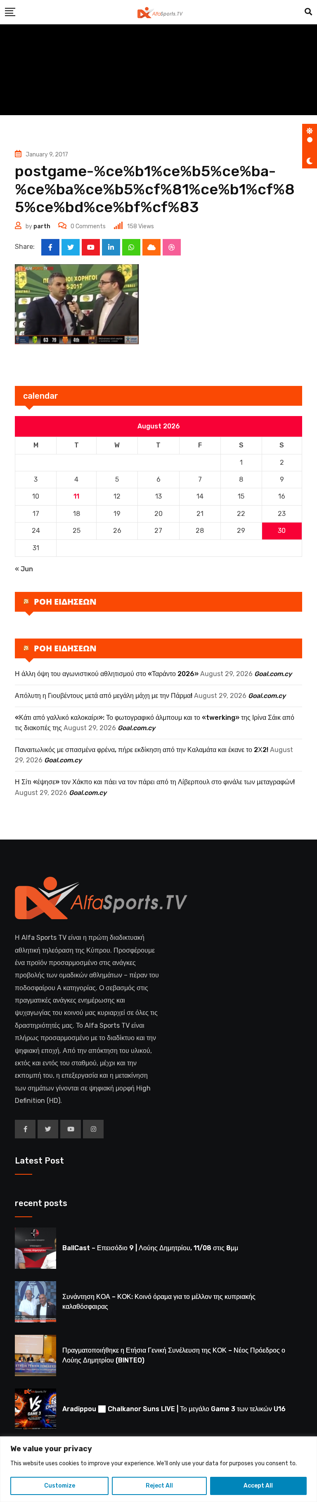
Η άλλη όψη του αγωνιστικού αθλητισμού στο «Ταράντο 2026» (107, 674)
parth (41, 226)
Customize (59, 1485)
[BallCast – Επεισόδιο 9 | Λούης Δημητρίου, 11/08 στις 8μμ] (35, 1248)
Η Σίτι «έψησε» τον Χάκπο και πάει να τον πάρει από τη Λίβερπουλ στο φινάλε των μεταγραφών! (155, 782)
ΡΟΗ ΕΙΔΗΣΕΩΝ (65, 601)
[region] (158, 1469)
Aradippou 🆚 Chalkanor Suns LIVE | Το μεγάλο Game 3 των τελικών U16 (174, 1409)
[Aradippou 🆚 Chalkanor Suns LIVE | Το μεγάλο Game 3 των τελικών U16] (35, 1409)
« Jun (24, 569)
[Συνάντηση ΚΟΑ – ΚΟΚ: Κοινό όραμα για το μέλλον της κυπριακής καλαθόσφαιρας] (35, 1301)
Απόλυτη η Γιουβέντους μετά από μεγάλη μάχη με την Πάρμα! (103, 696)
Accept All (258, 1485)
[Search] (308, 12)
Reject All (159, 1485)
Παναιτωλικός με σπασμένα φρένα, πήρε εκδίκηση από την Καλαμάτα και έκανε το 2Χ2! (141, 750)
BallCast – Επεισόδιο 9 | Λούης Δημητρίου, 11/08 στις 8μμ (150, 1248)
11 (76, 496)
